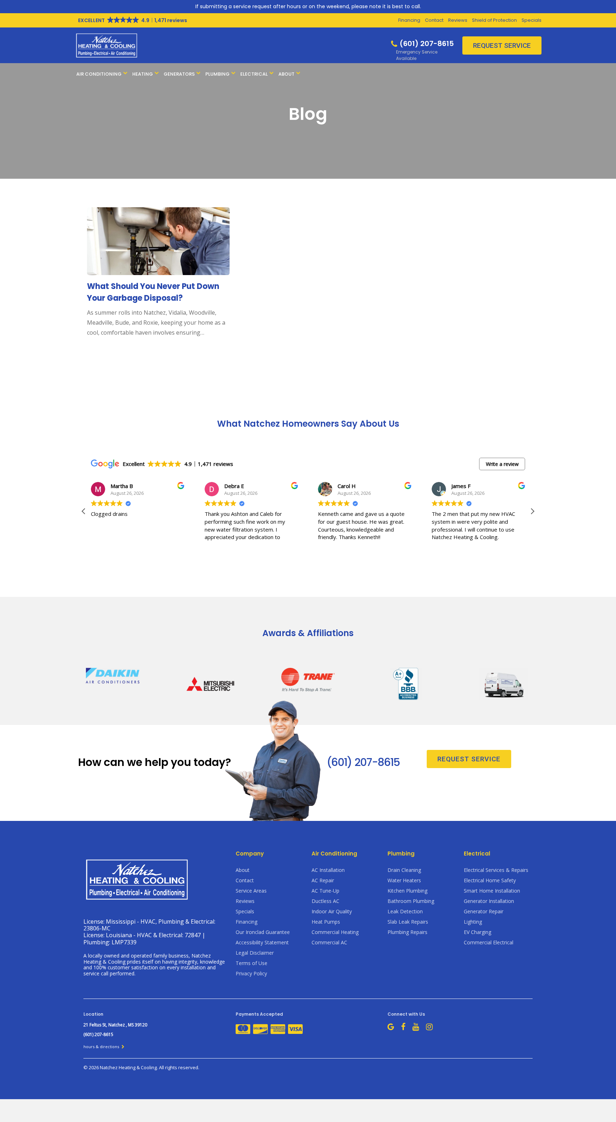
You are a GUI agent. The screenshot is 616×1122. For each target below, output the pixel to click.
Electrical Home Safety (490, 880)
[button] (532, 511)
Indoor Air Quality (332, 911)
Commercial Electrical (488, 942)
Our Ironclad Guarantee (263, 932)
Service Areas (251, 890)
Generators (179, 74)
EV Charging (477, 932)
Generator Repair (483, 911)
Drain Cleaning (404, 870)
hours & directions (101, 1046)
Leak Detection (405, 911)
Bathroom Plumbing (410, 901)
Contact (434, 20)
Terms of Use (251, 963)
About (286, 74)
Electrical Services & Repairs (496, 870)
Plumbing (217, 74)
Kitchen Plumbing (407, 890)
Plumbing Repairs (407, 932)
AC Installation (328, 870)
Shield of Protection (494, 20)
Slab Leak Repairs (407, 921)
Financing (409, 20)
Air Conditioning (99, 74)
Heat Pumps (326, 921)
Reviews (457, 20)
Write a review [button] (502, 464)
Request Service (502, 45)
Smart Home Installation (492, 890)
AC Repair (323, 880)
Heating (142, 74)
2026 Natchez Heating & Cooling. (124, 1067)
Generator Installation (489, 901)
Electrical (254, 74)
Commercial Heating (335, 932)
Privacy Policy (251, 973)
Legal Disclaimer (255, 952)
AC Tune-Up (325, 890)
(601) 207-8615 (363, 762)
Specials (531, 20)
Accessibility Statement (262, 942)
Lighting (473, 921)
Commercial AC (329, 942)
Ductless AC (325, 901)
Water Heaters (404, 880)
